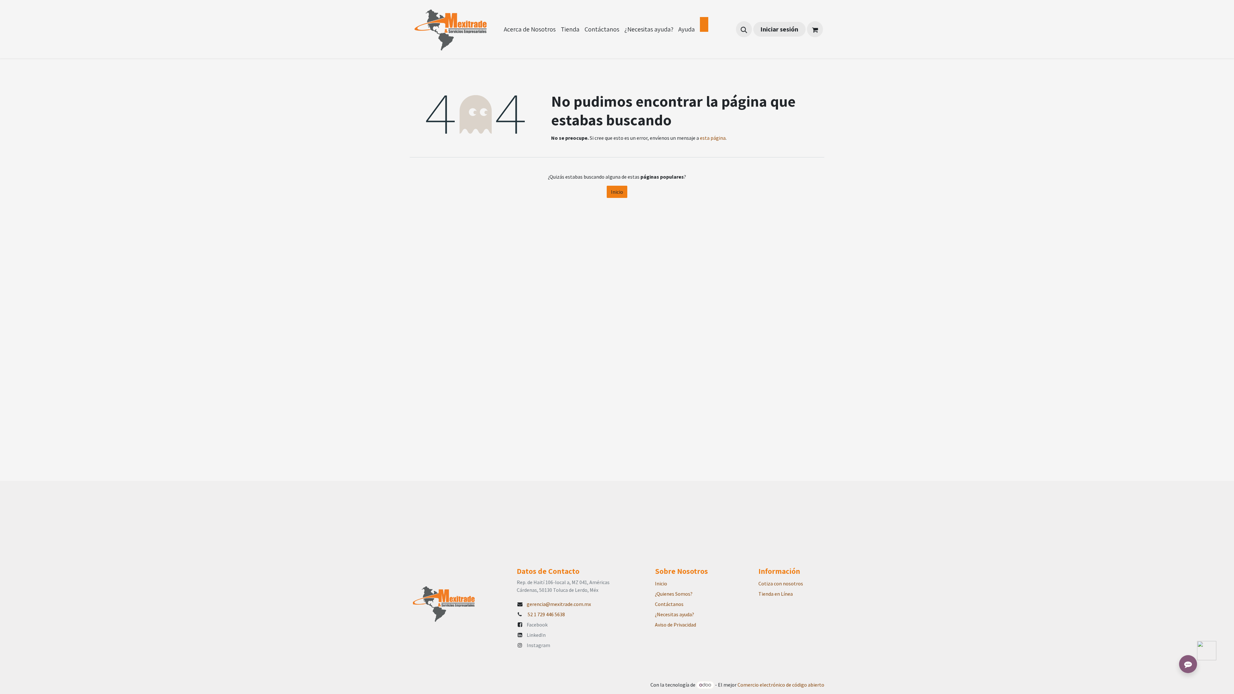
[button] (744, 29)
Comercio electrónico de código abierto (781, 684)
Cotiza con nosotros (780, 583)
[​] (704, 24)
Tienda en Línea (775, 594)
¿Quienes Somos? (674, 594)
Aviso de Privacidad (675, 624)
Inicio (617, 192)
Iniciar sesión (779, 29)
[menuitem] (529, 29)
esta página (713, 138)
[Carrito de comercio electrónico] (815, 29)
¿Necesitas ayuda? (674, 614)
